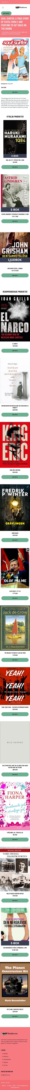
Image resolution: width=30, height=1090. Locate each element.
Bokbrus (6, 1056)
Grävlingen (15, 533)
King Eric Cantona (15, 470)
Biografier (10, 83)
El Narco (15, 344)
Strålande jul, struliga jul (15, 832)
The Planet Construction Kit (15, 1009)
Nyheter (6, 1062)
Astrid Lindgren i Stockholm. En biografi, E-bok (15, 214)
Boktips (6, 1053)
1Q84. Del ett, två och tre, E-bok (15, 160)
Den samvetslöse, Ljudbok (15, 268)
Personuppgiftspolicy (22, 1085)
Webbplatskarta (15, 1087)
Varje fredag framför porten (15, 893)
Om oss (6, 1065)
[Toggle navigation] (3, 7)
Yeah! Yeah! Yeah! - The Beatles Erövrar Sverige (15, 707)
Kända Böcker (7, 1059)
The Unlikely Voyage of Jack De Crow (15, 653)
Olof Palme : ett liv (15, 591)
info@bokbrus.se (5, 2)
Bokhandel (6, 13)
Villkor (14, 1085)
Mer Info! (15, 92)
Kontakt (9, 1085)
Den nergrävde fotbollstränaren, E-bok (15, 948)
